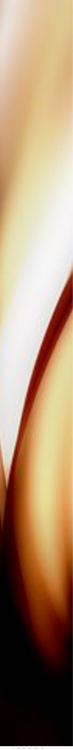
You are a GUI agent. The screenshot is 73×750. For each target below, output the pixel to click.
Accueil (13, 748)
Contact (42, 748)
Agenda (30, 748)
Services (24, 748)
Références (36, 748)
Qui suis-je (19, 748)
